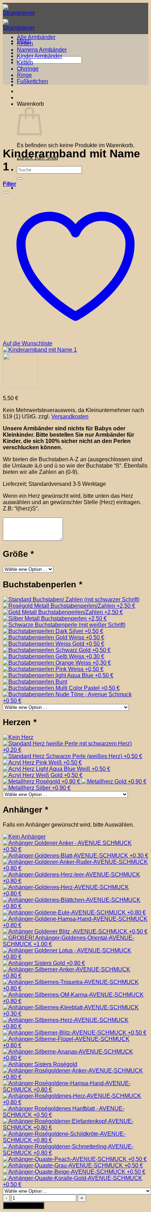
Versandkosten (69, 416)
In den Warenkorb (23, 1205)
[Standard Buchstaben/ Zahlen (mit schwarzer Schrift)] (71, 599)
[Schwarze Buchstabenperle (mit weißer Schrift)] (64, 625)
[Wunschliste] (5, 192)
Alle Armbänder (36, 37)
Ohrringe (28, 69)
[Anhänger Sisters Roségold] (40, 1064)
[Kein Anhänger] (24, 837)
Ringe (24, 75)
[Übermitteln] (19, 178)
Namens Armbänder (42, 50)
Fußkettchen (32, 81)
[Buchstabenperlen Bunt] (35, 682)
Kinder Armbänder (39, 56)
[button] (9, 184)
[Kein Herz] (18, 737)
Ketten (25, 43)
